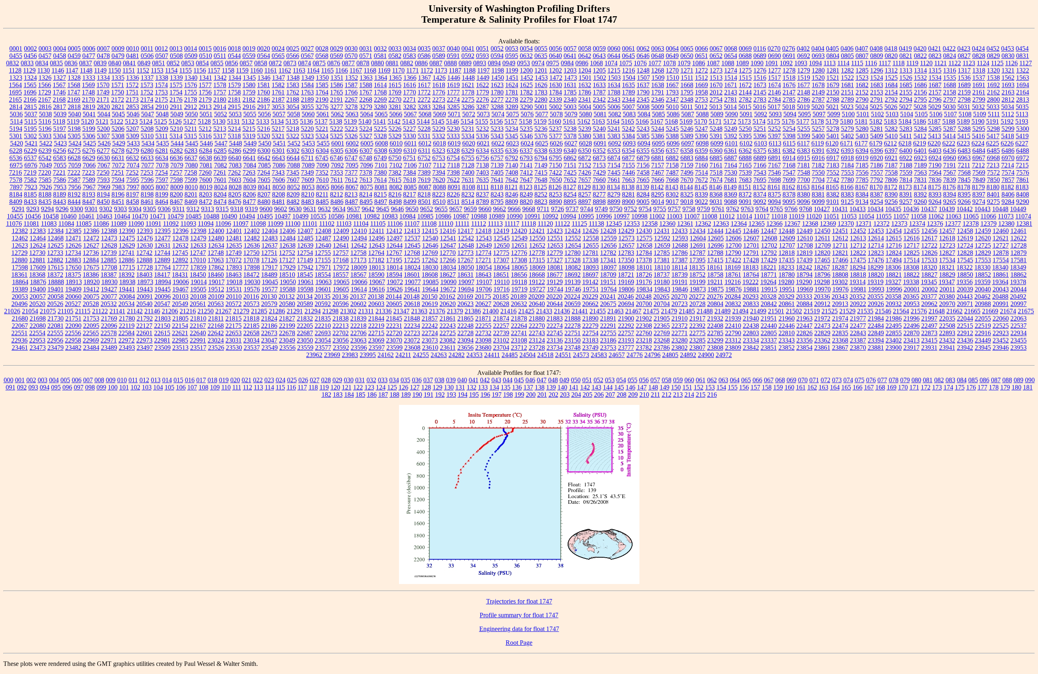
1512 (701, 77)
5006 (613, 106)
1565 (30, 84)
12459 (983, 230)
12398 (198, 230)
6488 (1022, 150)
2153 (876, 92)
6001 (337, 143)
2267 (351, 99)
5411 (905, 136)
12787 (697, 252)
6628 (74, 157)
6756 (482, 157)
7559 (905, 172)
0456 (30, 55)
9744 (586, 208)
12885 (109, 260)
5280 (862, 128)
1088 (727, 63)
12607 (751, 238)
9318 (236, 208)
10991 (532, 216)
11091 (153, 223)
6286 (234, 150)
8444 (74, 201)
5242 (628, 128)
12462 (20, 238)
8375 (774, 194)
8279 (613, 194)
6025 (541, 143)
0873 (289, 63)
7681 (730, 179)
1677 (803, 84)
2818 (74, 106)
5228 (424, 128)
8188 (45, 194)
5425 (89, 143)
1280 (818, 70)
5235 (526, 128)
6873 (599, 157)
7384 (409, 172)
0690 (774, 55)
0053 (511, 48)
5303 (45, 136)
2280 (540, 99)
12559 (608, 238)
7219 (30, 172)
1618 (438, 84)
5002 (555, 106)
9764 (761, 208)
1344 (234, 77)
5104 (906, 114)
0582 (394, 55)
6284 (205, 150)
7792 (876, 179)
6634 (161, 157)
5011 (686, 106)
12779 (555, 252)
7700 (803, 179)
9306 (164, 208)
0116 (759, 48)
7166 (759, 165)
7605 (263, 179)
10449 (1018, 208)
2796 (935, 99)
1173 (441, 70)
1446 (453, 77)
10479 (175, 216)
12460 (1001, 230)
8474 (220, 201)
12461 (1018, 230)
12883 (73, 260)
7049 (45, 165)
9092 (759, 201)
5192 (1007, 121)
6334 (482, 150)
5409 (876, 136)
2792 (891, 99)
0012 (161, 48)
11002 (657, 216)
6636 (176, 157)
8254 (570, 194)
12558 (591, 238)
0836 (70, 63)
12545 (501, 238)
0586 (424, 55)
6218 (905, 143)
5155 (481, 121)
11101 (309, 223)
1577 (205, 84)
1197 (483, 70)
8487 (351, 201)
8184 (15, 194)
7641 (497, 179)
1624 (511, 84)
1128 (15, 70)
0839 (100, 63)
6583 (59, 157)
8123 (525, 187)
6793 (526, 157)
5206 (118, 128)
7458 (643, 172)
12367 (792, 223)
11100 (292, 223)
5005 (599, 106)
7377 (351, 172)
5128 (204, 121)
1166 (341, 70)
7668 (672, 179)
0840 (114, 63)
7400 (467, 172)
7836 (935, 179)
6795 (555, 157)
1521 (832, 77)
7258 (190, 172)
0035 (424, 48)
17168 (340, 260)
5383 (613, 136)
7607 (293, 179)
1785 (570, 92)
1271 (686, 70)
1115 (857, 63)
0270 (774, 48)
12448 (786, 230)
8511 (453, 201)
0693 (818, 55)
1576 (190, 84)
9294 (47, 208)
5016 (759, 106)
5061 (322, 114)
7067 (103, 165)
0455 (15, 55)
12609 (787, 238)
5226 (394, 128)
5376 (540, 136)
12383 (38, 230)
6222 (948, 143)
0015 (205, 48)
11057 (901, 216)
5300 (1022, 128)
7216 (15, 172)
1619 (453, 84)
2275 (467, 99)
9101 (832, 201)
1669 (701, 84)
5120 (87, 121)
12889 (162, 260)
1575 (175, 84)
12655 (591, 245)
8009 (176, 187)
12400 (216, 230)
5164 (613, 121)
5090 (731, 114)
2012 (716, 92)
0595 (511, 55)
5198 (74, 128)
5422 (45, 143)
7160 (701, 165)
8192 (74, 194)
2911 (176, 106)
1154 (171, 70)
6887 (730, 157)
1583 (292, 84)
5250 (745, 128)
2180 (219, 99)
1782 (526, 92)
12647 (448, 245)
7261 (219, 172)
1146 (57, 70)
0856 (231, 63)
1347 (278, 77)
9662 (499, 208)
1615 (394, 84)
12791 (751, 252)
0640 (555, 55)
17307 (501, 260)
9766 (791, 208)
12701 (751, 245)
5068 (424, 114)
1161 (270, 70)
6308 (380, 150)
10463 (104, 216)
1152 (143, 70)
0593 (482, 55)
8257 (584, 194)
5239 (584, 128)
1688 (949, 84)
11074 (1023, 216)
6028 (585, 143)
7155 (628, 165)
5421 (31, 143)
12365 (756, 223)
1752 (146, 92)
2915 (234, 106)
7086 (278, 165)
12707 (787, 245)
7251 (117, 172)
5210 (176, 128)
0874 (304, 63)
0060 (613, 48)
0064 (672, 48)
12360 (667, 223)
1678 (818, 84)
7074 (133, 165)
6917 (832, 157)
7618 (409, 179)
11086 (101, 223)
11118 (528, 223)
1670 (716, 84)
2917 (263, 106)
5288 (964, 128)
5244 (657, 128)
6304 (322, 150)
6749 (380, 157)
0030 (351, 48)
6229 (30, 150)
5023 (847, 106)
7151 (570, 165)
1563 (1022, 77)
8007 (162, 187)
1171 (412, 70)
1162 (285, 70)
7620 (438, 179)
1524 (876, 77)
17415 (715, 260)
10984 (407, 216)
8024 (220, 187)
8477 (249, 201)
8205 (234, 194)
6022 (497, 143)
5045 (118, 114)
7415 (540, 172)
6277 (103, 150)
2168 (59, 99)
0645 (628, 55)
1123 (969, 63)
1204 (584, 70)
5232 (482, 128)
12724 (965, 245)
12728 (1018, 245)
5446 (206, 143)
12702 (769, 245)
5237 (555, 128)
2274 (453, 99)
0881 (392, 63)
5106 (935, 114)
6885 (716, 157)
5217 (278, 128)
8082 (395, 187)
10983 (390, 216)
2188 (292, 99)
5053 (235, 114)
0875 (319, 63)
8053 (308, 187)
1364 (380, 77)
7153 (599, 165)
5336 (482, 136)
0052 (497, 48)
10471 (158, 216)
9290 (1022, 201)
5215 (248, 128)
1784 (555, 92)
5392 (730, 136)
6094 (643, 143)
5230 (453, 128)
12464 (38, 238)
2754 (716, 99)
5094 (789, 114)
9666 (514, 208)
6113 (775, 143)
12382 (20, 230)
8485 (322, 201)
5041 (89, 114)
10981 (354, 216)
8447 (88, 201)
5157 (510, 121)
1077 (654, 63)
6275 (74, 150)
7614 (380, 179)
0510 (205, 55)
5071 (454, 114)
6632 (132, 157)
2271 (409, 99)
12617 (929, 238)
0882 (406, 63)
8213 (351, 194)
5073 (483, 114)
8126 (555, 187)
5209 (161, 128)
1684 (891, 84)
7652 (570, 179)
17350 (626, 260)
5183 (890, 121)
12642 (359, 245)
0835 (56, 63)
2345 (643, 99)
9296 (62, 208)
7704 (818, 179)
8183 (1022, 187)
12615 (894, 238)
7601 (220, 179)
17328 (572, 260)
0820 (891, 55)
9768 (805, 208)
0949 (508, 63)
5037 (30, 114)
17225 (412, 260)
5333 (453, 136)
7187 (891, 165)
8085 (410, 187)
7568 (964, 172)
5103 (892, 114)
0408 (876, 48)
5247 (701, 128)
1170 (398, 70)
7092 (337, 165)
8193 (88, 194)
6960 (949, 157)
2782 (745, 99)
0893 (479, 63)
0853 (187, 63)
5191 (992, 121)
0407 (861, 48)
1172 (426, 70)
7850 (993, 179)
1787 (599, 92)
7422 (555, 172)
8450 (103, 201)
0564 (263, 55)
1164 (313, 70)
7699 (789, 179)
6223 (963, 143)
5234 (511, 128)
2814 (15, 106)
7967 (89, 187)
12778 (537, 252)
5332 (438, 136)
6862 (570, 157)
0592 (467, 55)
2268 (365, 99)
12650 (501, 245)
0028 (321, 48)
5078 (556, 114)
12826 (929, 252)
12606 (733, 238)
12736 (91, 252)
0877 (348, 63)
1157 (214, 70)
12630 (145, 245)
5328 (380, 136)
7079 (176, 165)
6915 (803, 157)
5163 (598, 121)
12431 (662, 230)
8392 (920, 194)
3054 (292, 106)
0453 (1007, 48)
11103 (344, 223)
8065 (322, 187)
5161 (569, 121)
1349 (307, 77)
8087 (424, 187)
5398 (789, 136)
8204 (220, 194)
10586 (336, 216)
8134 (613, 187)
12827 (947, 252)
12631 (162, 245)
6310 (409, 150)
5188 (948, 121)
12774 (483, 252)
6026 (556, 143)
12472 (91, 238)
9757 (674, 208)
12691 (698, 245)
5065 (381, 114)
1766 (351, 92)
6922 (905, 157)
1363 (366, 77)
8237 (482, 194)
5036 (16, 114)
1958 (701, 92)
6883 (686, 157)
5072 (468, 114)
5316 (205, 136)
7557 (876, 172)
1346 (263, 77)
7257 (175, 172)
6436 (949, 150)
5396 (759, 136)
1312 (891, 70)
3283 (424, 106)
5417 (993, 136)
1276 (759, 70)
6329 (467, 150)
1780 (497, 92)
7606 (278, 179)
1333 (88, 77)
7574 (1008, 172)
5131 (233, 121)
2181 (234, 99)
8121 (511, 187)
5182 (875, 121)
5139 (350, 121)
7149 (540, 165)
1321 (1008, 70)
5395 (745, 136)
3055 (307, 106)
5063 (351, 114)
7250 (103, 172)
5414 (949, 136)
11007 (692, 216)
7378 (365, 172)
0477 (88, 55)
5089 (716, 114)
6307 (366, 150)
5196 (45, 128)
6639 (220, 157)
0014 (190, 48)
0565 (278, 55)
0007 (103, 48)
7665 (643, 179)
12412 (394, 230)
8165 (832, 187)
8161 (774, 187)
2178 (190, 99)
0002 (30, 48)
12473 (109, 238)
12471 (73, 238)
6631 (118, 157)
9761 (718, 208)
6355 (643, 150)
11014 (744, 216)
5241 (613, 128)
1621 (467, 84)
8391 (905, 194)
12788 (715, 252)
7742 (832, 179)
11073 (1006, 216)
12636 (252, 245)
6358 (686, 150)
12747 (198, 252)
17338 (590, 260)
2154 (891, 92)
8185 (30, 194)
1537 (978, 77)
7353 (336, 172)
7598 (176, 179)
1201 (540, 70)
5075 (512, 114)
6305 (336, 150)
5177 (802, 121)
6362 (745, 150)
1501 (585, 77)
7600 (205, 179)
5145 (437, 121)
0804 (832, 55)
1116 (871, 63)
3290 (526, 106)
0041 (467, 48)
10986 (443, 216)
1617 (424, 84)
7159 (686, 165)
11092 (171, 223)
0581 (380, 55)
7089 (308, 165)
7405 (497, 172)
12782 (608, 252)
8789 (482, 201)
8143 (671, 187)
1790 (643, 92)
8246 (511, 194)
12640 (323, 245)
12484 (287, 238)
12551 (555, 238)
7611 (336, 179)
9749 (601, 208)
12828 (965, 252)
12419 (501, 230)
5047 (147, 114)
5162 (583, 121)
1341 (205, 77)
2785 (789, 99)
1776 (438, 92)
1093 (800, 63)
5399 (803, 136)
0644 (613, 55)
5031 (963, 106)
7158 (672, 165)
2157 (935, 92)
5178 (817, 121)
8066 (337, 187)
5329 (394, 136)
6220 (934, 143)
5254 (789, 128)
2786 (803, 99)
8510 (439, 201)
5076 (527, 114)
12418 (483, 230)
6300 (263, 150)
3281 (394, 106)
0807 (862, 55)
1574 (161, 84)
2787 (818, 99)
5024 (861, 106)
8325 (686, 194)
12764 (376, 252)
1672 (745, 84)
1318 (978, 70)
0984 (567, 63)
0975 (552, 63)
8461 (147, 201)
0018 (234, 48)
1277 (774, 70)
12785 (662, 252)
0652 (716, 55)
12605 (716, 238)
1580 (248, 84)
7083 (235, 165)
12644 (394, 245)
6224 (978, 143)
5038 (45, 114)
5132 (248, 121)
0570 (351, 55)
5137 (321, 121)
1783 (540, 92)
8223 (438, 194)
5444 (177, 143)
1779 (482, 92)
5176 (788, 121)
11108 (429, 223)
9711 (543, 208)
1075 (625, 63)
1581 (263, 84)
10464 (122, 216)
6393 (847, 150)
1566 (44, 84)
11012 (727, 216)
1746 (59, 92)
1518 (789, 77)
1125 (997, 63)
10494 (247, 216)
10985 (425, 216)
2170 (88, 99)
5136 (306, 121)
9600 (266, 208)
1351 (336, 77)
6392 (832, 150)
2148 (803, 92)
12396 (180, 230)
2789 (847, 99)
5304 (59, 136)
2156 (920, 92)
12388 (109, 230)
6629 (88, 157)
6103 (760, 143)
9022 (701, 201)
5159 (540, 121)
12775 (501, 252)
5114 (16, 121)
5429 (118, 143)
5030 (949, 106)
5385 (643, 136)
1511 (687, 77)
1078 (669, 63)
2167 (44, 99)
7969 (103, 187)
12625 (55, 245)
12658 (644, 245)
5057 (278, 114)
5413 (934, 136)
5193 (1021, 121)
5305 (74, 136)
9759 (703, 208)
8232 (467, 194)
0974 (538, 63)
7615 (394, 179)
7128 (467, 165)
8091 (454, 187)
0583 (409, 55)
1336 (132, 77)
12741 (126, 252)
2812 (1008, 99)
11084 (66, 223)
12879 (1018, 252)
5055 (249, 114)
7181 (803, 165)
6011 (410, 143)
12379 (988, 223)
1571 (117, 84)
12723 (947, 245)
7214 (1007, 165)
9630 (295, 208)
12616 (911, 238)
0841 (129, 63)
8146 (715, 187)
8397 (978, 194)
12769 (430, 252)
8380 (803, 194)
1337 (147, 77)
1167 (356, 70)
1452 (526, 77)
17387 (679, 260)
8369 (730, 194)
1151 (128, 70)
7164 (730, 165)
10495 (265, 216)
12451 (840, 230)
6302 (293, 150)
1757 (219, 92)
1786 (584, 92)
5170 (700, 121)
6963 (964, 157)
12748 (216, 252)
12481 (234, 238)
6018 (439, 143)
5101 (862, 114)
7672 (701, 179)
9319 (251, 208)
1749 (103, 92)
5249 (730, 128)
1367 (424, 77)
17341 (608, 260)
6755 (467, 157)
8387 (876, 194)
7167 (774, 165)
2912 (190, 106)
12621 (1001, 238)
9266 (964, 201)
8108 (468, 187)
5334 (467, 136)
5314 (175, 136)
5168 (671, 121)
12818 (786, 252)
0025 (292, 48)
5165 (627, 121)
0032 (380, 48)
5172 (729, 121)
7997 (133, 187)
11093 (188, 223)
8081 (381, 187)
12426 (590, 230)
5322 (292, 136)
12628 (109, 245)
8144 (686, 187)
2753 (701, 99)
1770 (409, 92)
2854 (147, 106)
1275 (745, 70)
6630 (103, 157)
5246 (686, 128)
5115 (30, 121)
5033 (993, 106)
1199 (512, 70)
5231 (467, 128)
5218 (292, 128)
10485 (193, 216)
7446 (628, 172)
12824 (894, 252)
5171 (715, 121)
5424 (75, 143)
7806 (891, 179)
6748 (365, 157)
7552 (832, 172)
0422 (949, 48)
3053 (278, 106)
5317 (219, 136)
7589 (88, 179)
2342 (599, 99)
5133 (262, 121)
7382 (394, 172)
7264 (263, 172)
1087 (713, 63)
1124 (983, 63)
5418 (1007, 136)
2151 (847, 92)
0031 (365, 48)
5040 (74, 114)
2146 (774, 92)
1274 (730, 70)
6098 (702, 143)
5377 (555, 136)
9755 (659, 208)
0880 (377, 63)
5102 (877, 114)
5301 (15, 136)
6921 (891, 157)
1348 (293, 77)
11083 (49, 223)
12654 (573, 245)
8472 (205, 201)
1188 (469, 70)
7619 (424, 179)
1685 (905, 84)
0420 (920, 48)
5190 (978, 121)
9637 (353, 208)
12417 (465, 230)
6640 (234, 157)
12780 (572, 252)
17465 (822, 260)
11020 (814, 216)
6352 (599, 150)
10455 (15, 216)
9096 (803, 201)
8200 (176, 194)
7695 (759, 179)
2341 (584, 99)
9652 (426, 208)
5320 (263, 136)
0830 (1008, 55)
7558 (891, 172)
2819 (88, 106)
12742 (144, 252)
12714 (876, 245)
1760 (263, 92)
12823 (876, 252)
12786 (679, 252)
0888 (450, 63)
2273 (438, 99)
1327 (59, 77)
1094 (815, 63)
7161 (716, 165)
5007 (628, 106)
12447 (769, 230)
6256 (59, 150)
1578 (219, 84)
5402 (847, 136)
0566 (292, 55)
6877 (628, 157)
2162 (993, 92)
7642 (511, 179)
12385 (73, 230)
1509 (658, 77)
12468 (55, 238)
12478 (180, 238)
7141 (526, 165)
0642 (584, 55)
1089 (742, 63)
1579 (234, 84)
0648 (657, 55)
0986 (581, 63)
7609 (307, 179)
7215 (1022, 165)
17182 (376, 260)
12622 (1018, 238)
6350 (584, 150)
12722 (929, 245)
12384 (55, 230)
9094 (774, 201)
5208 (147, 128)
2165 (15, 99)
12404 (270, 230)
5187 (934, 121)
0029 (336, 48)
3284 (438, 106)
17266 (448, 260)
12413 (412, 230)
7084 (249, 165)
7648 (540, 179)
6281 (161, 150)
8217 (409, 194)
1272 (701, 70)
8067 (351, 187)
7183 (832, 165)
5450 (264, 143)
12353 (632, 223)
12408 (323, 230)
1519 (803, 77)
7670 (686, 179)
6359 (701, 150)
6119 (817, 143)
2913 (205, 106)
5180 (846, 121)
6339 (555, 150)
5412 (920, 136)
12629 (127, 245)
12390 (127, 230)
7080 (191, 165)
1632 (584, 84)
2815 (30, 106)
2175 (161, 99)
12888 (144, 260)
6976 (30, 165)
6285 (220, 150)
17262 (430, 260)
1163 (299, 70)
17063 (216, 260)
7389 (424, 172)
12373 (899, 223)
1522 (847, 77)
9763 (747, 208)
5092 (760, 114)
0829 (993, 55)
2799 (978, 99)
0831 (1022, 55)
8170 (876, 187)
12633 (198, 245)
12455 (911, 230)
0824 (949, 55)
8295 (657, 194)
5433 (133, 143)
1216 (628, 70)
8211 (322, 194)
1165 (327, 70)
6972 (1022, 157)
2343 (613, 99)
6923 (920, 157)
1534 (935, 77)
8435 (45, 201)
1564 (15, 84)
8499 (409, 201)
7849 (978, 179)
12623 (20, 245)
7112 (439, 165)
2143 (730, 92)
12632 (180, 245)
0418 (890, 48)
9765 (776, 208)
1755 (190, 92)
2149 (818, 92)
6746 (336, 157)
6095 (658, 143)
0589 (438, 55)
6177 (861, 143)
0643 (599, 55)
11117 (511, 223)
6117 (803, 143)
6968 (993, 157)
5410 (891, 136)
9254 (876, 201)
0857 (246, 63)
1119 (912, 63)
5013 (715, 106)
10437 (929, 208)
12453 (876, 230)
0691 (789, 55)
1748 (88, 92)
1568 (73, 84)
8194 (103, 194)
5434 (148, 143)
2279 (526, 99)
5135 (291, 121)
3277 (336, 106)
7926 (45, 187)
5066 (395, 114)
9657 (455, 208)
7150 (555, 165)
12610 (805, 238)
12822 (858, 252)
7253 (146, 172)
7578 (15, 179)
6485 (993, 150)
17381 (662, 260)
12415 (430, 230)
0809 (876, 55)
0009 (118, 48)
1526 (905, 77)
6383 (803, 150)
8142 (657, 187)
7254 (161, 172)
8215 (380, 194)
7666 (657, 179)
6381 (774, 150)
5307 (103, 136)
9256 (891, 201)
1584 (307, 84)
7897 (16, 187)
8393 (935, 194)
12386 (91, 230)
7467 (657, 172)
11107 (412, 223)
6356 (657, 150)
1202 (555, 70)
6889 (759, 157)
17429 (769, 260)
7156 (643, 165)
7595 (132, 179)
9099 (818, 201)
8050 (278, 187)
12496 (377, 238)
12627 (91, 245)
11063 (953, 216)
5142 (394, 121)
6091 (600, 143)
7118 (453, 165)
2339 (555, 99)
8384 (862, 194)
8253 (555, 194)
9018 (686, 201)
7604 (249, 179)
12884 (91, 260)
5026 (890, 106)
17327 (555, 260)
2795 (920, 99)
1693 (1008, 84)
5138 (335, 121)
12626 (73, 245)
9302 (105, 208)
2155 (905, 92)
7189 (920, 165)
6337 (526, 150)
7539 (745, 172)
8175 (934, 187)
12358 (649, 223)
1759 (248, 92)
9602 (280, 208)
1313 (905, 70)
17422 (733, 260)
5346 (526, 136)
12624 (38, 245)
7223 (88, 172)
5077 (541, 114)
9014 (657, 201)
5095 (804, 114)
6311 (424, 150)
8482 (293, 201)
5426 (104, 143)
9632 (324, 208)
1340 (190, 77)
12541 (448, 238)
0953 (523, 63)
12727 (1001, 245)
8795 (497, 201)
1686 (920, 84)
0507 (161, 55)
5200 (103, 128)
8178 (963, 187)
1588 (365, 84)
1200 (526, 70)
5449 (250, 143)
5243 (643, 128)
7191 (949, 165)
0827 (964, 55)
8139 (642, 187)
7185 (862, 165)
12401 (234, 230)
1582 (278, 84)
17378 (644, 260)
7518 (716, 172)
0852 (173, 63)
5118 (59, 121)
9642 (368, 208)
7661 (613, 179)
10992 (550, 216)
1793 (672, 92)
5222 (336, 128)
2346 (657, 99)
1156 (199, 70)
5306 (88, 136)
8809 (511, 201)
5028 (920, 106)
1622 (482, 84)
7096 (366, 165)
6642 (263, 157)
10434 (875, 208)
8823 (540, 201)
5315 (190, 136)
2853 (132, 106)
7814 (905, 179)
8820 (526, 201)
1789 (628, 92)
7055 (60, 165)
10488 (211, 216)
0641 (570, 55)
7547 (789, 172)
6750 (394, 157)
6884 (701, 157)
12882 (55, 260)
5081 (600, 114)
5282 (891, 128)
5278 (832, 128)
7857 (1008, 179)
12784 (644, 252)
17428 (751, 260)
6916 (818, 157)
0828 (978, 55)
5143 (408, 121)
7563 (920, 172)
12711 (840, 245)
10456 (33, 216)
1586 (336, 84)
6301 (278, 150)
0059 (599, 48)
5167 (656, 121)
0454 (1022, 48)
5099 (833, 114)
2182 (248, 99)
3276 (321, 106)
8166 (847, 187)
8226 (453, 194)
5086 (673, 114)
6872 (584, 157)
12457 (947, 230)
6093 (629, 143)
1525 (891, 77)
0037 (438, 48)
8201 (190, 194)
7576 (1022, 172)
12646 (430, 245)
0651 (701, 55)
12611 (822, 238)
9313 (207, 208)
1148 (86, 70)
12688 (680, 245)
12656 (608, 245)
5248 (716, 128)
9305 (149, 208)
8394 (949, 194)
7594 (118, 179)
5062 (337, 114)
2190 (321, 99)
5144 (423, 121)
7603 (234, 179)
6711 (307, 157)
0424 (978, 48)
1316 (949, 70)
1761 (278, 92)
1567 (59, 84)
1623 (497, 84)
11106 (395, 223)
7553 (847, 172)
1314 (920, 70)
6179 (875, 143)
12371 (864, 223)
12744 (162, 252)
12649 (484, 245)
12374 (917, 223)
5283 (905, 128)
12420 (519, 230)
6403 (935, 150)
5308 (118, 136)
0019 (248, 48)
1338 (161, 77)
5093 (775, 114)
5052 (220, 114)
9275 (993, 201)
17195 (394, 260)
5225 (380, 128)
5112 (1008, 114)
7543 (759, 172)
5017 (774, 106)
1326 (45, 77)
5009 (657, 106)
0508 (176, 55)
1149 (100, 70)
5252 (774, 128)
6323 (438, 150)
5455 (323, 143)
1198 (497, 70)
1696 (30, 92)
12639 (305, 245)
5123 (131, 121)
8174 (920, 187)
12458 (965, 230)
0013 (175, 48)
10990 (514, 216)
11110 (445, 223)
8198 (147, 194)
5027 (905, 106)
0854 (202, 63)
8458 (132, 201)
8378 (789, 194)
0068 (730, 48)
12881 (37, 260)
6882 (672, 157)
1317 (964, 70)
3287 (482, 106)
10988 (479, 216)
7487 (672, 172)
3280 (380, 106)
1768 (380, 92)
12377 (953, 223)
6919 (862, 157)
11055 (884, 216)
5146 (452, 121)
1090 (757, 63)
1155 (185, 70)
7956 (74, 187)
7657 (584, 179)
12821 (840, 252)
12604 (698, 238)
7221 (59, 172)
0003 (45, 48)
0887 (435, 63)
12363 (721, 223)
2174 (146, 99)
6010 (396, 143)
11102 (327, 223)
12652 (537, 245)
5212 (205, 128)
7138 (482, 165)
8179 (978, 187)
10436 (911, 208)
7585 (45, 179)
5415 (963, 136)
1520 (818, 77)
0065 (686, 48)
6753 (438, 157)
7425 (570, 172)
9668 (528, 208)
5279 (847, 128)
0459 (74, 55)
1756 (205, 92)
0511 (220, 55)
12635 (234, 245)
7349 (307, 172)
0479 (118, 55)
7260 (205, 172)
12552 (573, 238)
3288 (497, 106)
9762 (732, 208)
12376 (935, 223)
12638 (287, 245)
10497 (283, 216)
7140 (511, 165)
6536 (15, 157)
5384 (628, 136)
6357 (672, 150)
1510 (672, 77)
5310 (147, 136)
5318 (234, 136)
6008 (381, 143)
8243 (497, 194)
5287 (949, 128)
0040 (453, 48)
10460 (68, 216)
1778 (467, 92)
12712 (858, 245)
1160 (256, 70)
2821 (118, 106)
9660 (484, 208)
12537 (412, 238)
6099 (716, 143)
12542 (466, 238)
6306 (351, 150)
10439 (947, 208)
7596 (147, 179)
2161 (978, 92)
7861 (1022, 179)
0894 (494, 63)
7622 (453, 179)
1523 (862, 77)
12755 (323, 252)
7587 (74, 179)
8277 (599, 194)
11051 (831, 216)
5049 (176, 114)
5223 (351, 128)
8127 (569, 187)
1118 (898, 63)
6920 (876, 157)
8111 (483, 187)
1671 (730, 84)
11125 (579, 223)
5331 (424, 136)
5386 (657, 136)
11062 (936, 216)
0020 (263, 48)
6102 (746, 143)
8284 (643, 194)
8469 (190, 201)
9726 (557, 208)
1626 (540, 84)
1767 (365, 92)
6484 (978, 150)
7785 (862, 179)
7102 (395, 165)
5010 (672, 106)
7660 (599, 179)
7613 (365, 179)
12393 (145, 230)
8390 (891, 194)
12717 (911, 245)
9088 (730, 201)
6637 (190, 157)
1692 (993, 84)
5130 (218, 121)
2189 (307, 99)
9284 (1008, 201)
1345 (249, 77)
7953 (60, 187)
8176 (949, 187)
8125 (540, 187)
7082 (220, 165)
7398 (453, 172)
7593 (103, 179)
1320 (993, 70)
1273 (716, 70)
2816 (45, 106)
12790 (733, 252)
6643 (278, 157)
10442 (965, 208)
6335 (497, 150)
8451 (118, 201)
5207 (132, 128)
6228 (15, 150)
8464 (161, 201)
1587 (351, 84)
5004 (584, 106)
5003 (570, 106)
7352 (321, 172)
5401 (832, 136)
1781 (511, 92)
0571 (365, 55)
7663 (628, 179)
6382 (789, 150)
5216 (263, 128)
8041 (264, 187)
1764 (321, 92)
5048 (162, 114)
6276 (88, 150)
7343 (278, 172)
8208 (278, 194)
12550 (537, 238)
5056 (264, 114)
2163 (1008, 92)
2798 (964, 99)
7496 (686, 172)
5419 (1022, 136)
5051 (205, 114)
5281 (876, 128)
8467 (176, 201)
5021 (832, 106)
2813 (1022, 99)
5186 (919, 121)
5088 (702, 114)
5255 (803, 128)
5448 (235, 143)
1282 (847, 70)
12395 (162, 230)
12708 (805, 245)
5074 (497, 114)
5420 (16, 143)
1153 (157, 70)
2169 (73, 99)
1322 (1022, 70)
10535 (318, 216)
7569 (978, 172)
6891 (774, 157)
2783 (759, 99)
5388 (672, 136)
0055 (540, 48)
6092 (614, 143)
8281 (628, 194)
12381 (1024, 223)
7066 (89, 165)
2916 (248, 106)
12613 (858, 238)
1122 (954, 63)
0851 (158, 63)
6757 (497, 157)
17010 (198, 260)
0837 (85, 63)
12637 (270, 245)
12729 (19, 252)
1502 (599, 77)
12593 (680, 238)
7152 (584, 165)
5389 (686, 136)
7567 (949, 172)
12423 (555, 230)
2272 (424, 99)
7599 (190, 179)
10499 (300, 216)
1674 (774, 84)
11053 (849, 216)
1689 (964, 84)
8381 (818, 194)
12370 (846, 223)
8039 (249, 187)
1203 (570, 70)
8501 (424, 201)
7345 (292, 172)
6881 (657, 157)
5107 (950, 114)
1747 (73, 92)
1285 (862, 70)
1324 (30, 77)
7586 (59, 179)
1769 (394, 92)
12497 (394, 238)
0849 (143, 63)
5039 (60, 114)
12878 (1001, 252)
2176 (175, 99)
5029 (934, 106)
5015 (744, 106)
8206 (249, 194)
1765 (336, 92)
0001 (15, 48)
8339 (701, 194)
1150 (114, 70)
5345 (511, 136)
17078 (251, 260)
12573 (626, 238)
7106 (410, 165)
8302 (672, 194)
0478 (103, 55)
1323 (15, 77)
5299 (1008, 128)
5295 (978, 128)
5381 (599, 136)
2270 (394, 99)
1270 (672, 70)
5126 (175, 121)
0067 (716, 48)
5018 (788, 106)
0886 (421, 63)
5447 (220, 143)
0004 (59, 48)
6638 (205, 157)
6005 (366, 143)
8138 (628, 187)
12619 (965, 238)
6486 (1008, 150)
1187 (455, 70)
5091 (746, 114)
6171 (846, 143)
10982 (372, 216)
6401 (920, 150)
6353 (613, 150)
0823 (935, 55)
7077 (147, 165)
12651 (519, 245)
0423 (963, 48)
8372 (745, 194)
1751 (132, 92)
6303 (307, 150)
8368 (716, 194)
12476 (145, 238)
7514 (701, 172)
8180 (993, 187)
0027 (307, 48)
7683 (745, 179)
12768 (412, 252)
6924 (935, 157)
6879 (643, 157)
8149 (730, 187)
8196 (118, 194)
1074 (611, 63)
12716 (894, 245)
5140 (364, 121)
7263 (248, 172)
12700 (733, 245)
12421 (537, 230)
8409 (15, 201)
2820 (103, 106)
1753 (161, 92)
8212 (336, 194)
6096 (673, 143)
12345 (614, 223)
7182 (818, 165)
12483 (270, 238)
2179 (205, 99)
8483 (307, 201)
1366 (409, 77)
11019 (796, 216)
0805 (847, 55)
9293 (32, 208)
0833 (27, 63)
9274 (978, 201)
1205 (599, 70)
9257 (905, 201)
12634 (216, 245)
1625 (526, 84)
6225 (992, 143)
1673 (759, 84)
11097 (241, 223)
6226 (1007, 143)
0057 (570, 48)
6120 (832, 143)
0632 (526, 55)
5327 (365, 136)
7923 (30, 187)
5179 (832, 121)
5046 (133, 114)
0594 (497, 55)
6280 (147, 150)
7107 (424, 165)
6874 (613, 157)
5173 (744, 121)
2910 (161, 106)
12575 (644, 238)
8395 (964, 194)
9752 (630, 208)
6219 (919, 143)
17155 (323, 260)
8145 (701, 187)
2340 (570, 99)
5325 (336, 136)
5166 (642, 121)
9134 (862, 201)
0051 (482, 48)
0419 (905, 48)
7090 (322, 165)
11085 (84, 223)
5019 (803, 106)
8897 (584, 201)
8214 (365, 194)
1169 (384, 70)
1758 (234, 92)
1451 (512, 77)
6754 (453, 157)
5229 (438, 128)
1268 (657, 70)
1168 (370, 70)
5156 (496, 121)
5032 (978, 106)
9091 (745, 201)
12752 (287, 252)
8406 (1008, 194)
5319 (248, 136)
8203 (205, 194)
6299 (249, 150)
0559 (248, 55)
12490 (341, 238)
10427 (822, 208)
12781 (590, 252)
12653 (555, 245)
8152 (759, 187)
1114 (843, 63)
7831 (920, 179)
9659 (470, 208)
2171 (103, 99)
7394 (438, 172)
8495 (366, 201)
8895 (570, 201)
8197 (132, 194)
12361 (685, 223)
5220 (307, 128)
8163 (803, 187)
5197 (59, 128)
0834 (41, 63)
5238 (570, 128)
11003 (674, 216)
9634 (338, 208)
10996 (604, 216)
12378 (971, 223)
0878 (362, 63)
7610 (322, 179)
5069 (439, 114)
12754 (305, 252)
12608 (769, 238)
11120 (545, 223)
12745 (180, 252)
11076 (14, 223)
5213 (219, 128)
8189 (59, 194)
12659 (662, 245)
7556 (862, 172)
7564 (935, 172)
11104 (361, 223)
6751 (409, 157)
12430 (644, 230)
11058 (918, 216)
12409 (341, 230)
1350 (322, 77)
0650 (686, 55)
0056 (555, 48)
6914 (789, 157)
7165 (745, 165)
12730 (37, 252)
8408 (1022, 194)
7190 (935, 165)
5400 (818, 136)
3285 (453, 106)
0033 (394, 48)
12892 (180, 260)
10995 (586, 216)
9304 (135, 208)
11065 (971, 216)
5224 (365, 128)
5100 (848, 114)
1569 (88, 84)
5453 (308, 143)
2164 (1022, 92)
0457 (45, 55)
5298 (993, 128)
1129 (29, 70)
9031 (716, 201)
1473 (570, 77)
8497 (380, 201)
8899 (613, 201)
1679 (832, 84)
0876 (333, 63)
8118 (497, 187)
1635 (628, 84)
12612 (840, 238)
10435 (893, 208)
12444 (715, 230)
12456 (929, 230)
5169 (686, 121)
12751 (269, 252)
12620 (983, 238)
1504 (628, 77)
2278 (511, 99)
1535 (949, 77)
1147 (72, 70)
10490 (229, 216)
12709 (823, 245)
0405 (832, 48)
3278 (351, 106)
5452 (293, 143)
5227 (409, 128)
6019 (454, 143)
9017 (672, 201)
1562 (1008, 77)
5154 (467, 121)
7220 (44, 172)
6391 (818, 150)
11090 (136, 223)
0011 (147, 48)
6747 (351, 157)
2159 (964, 92)
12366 (774, 223)
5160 (554, 121)
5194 (15, 128)
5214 (234, 128)
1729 (44, 92)
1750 (117, 92)
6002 (352, 143)
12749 (233, 252)
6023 (512, 143)
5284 (920, 128)
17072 (233, 260)
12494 (359, 238)
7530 (730, 172)
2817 (59, 106)
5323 (307, 136)
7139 (497, 165)
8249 (526, 194)
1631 (570, 84)
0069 (745, 48)
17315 (537, 260)
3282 (409, 106)
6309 (395, 150)
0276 (788, 48)
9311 (178, 208)
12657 (626, 245)
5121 (102, 121)
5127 (189, 121)
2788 (832, 99)
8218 (424, 194)
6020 (468, 143)
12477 (162, 238)
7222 (73, 172)
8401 (993, 194)
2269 (380, 99)
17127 (287, 260)
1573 (146, 84)
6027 (570, 143)
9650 (411, 208)
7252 (132, 172)
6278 (118, 150)
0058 (584, 48)
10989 (497, 216)
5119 (73, 121)
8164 (817, 187)
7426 (584, 172)
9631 (309, 208)
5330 (409, 136)
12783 (626, 252)
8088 (439, 187)
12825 (911, 252)
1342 (220, 77)
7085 (264, 165)
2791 (876, 99)
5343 (497, 136)
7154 (613, 165)
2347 (672, 99)
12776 (519, 252)
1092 (786, 63)
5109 (979, 114)
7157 (657, 165)
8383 (847, 194)
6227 (1021, 143)
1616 (409, 84)
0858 (260, 63)
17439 (804, 260)
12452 (858, 230)
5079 (570, 114)
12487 (323, 238)
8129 (584, 187)
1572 (132, 84)
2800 (993, 99)
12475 (127, 238)
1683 (876, 84)
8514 (467, 201)
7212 (978, 165)
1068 (596, 63)
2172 (117, 99)
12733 (55, 252)
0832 (12, 63)
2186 (263, 99)
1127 (1025, 63)
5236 (540, 128)
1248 (643, 70)
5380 (584, 136)
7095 (351, 165)
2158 (949, 92)
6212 (890, 143)
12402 (252, 230)
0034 (409, 48)
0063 (657, 48)
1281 (832, 70)
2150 (832, 92)
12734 (73, 252)
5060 (308, 114)
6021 (483, 143)
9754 (645, 208)
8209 (293, 194)
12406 (287, 230)
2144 (745, 92)
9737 (572, 208)
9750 (615, 208)
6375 (759, 150)
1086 (698, 63)
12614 (876, 238)
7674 (716, 179)
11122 (562, 223)
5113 (1022, 114)
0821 (905, 55)
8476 (234, 201)
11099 (275, 223)
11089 (119, 223)
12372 (881, 223)
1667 (672, 84)
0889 (465, 63)
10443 (982, 208)
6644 (293, 157)
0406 (847, 48)
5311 (161, 136)
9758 (688, 208)
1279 (803, 70)
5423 (60, 143)
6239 (45, 150)
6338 (540, 150)
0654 (730, 55)
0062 (643, 48)
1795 (686, 92)
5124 (145, 121)
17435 (786, 260)
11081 (31, 223)
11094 (206, 223)
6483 (964, 150)
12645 (412, 245)
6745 (321, 157)
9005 (643, 201)
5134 (277, 121)
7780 (847, 179)
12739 (109, 252)
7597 (161, 179)
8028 (235, 187)
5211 (190, 128)
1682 (862, 84)
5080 (585, 114)
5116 (45, 121)
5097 (819, 114)
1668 (686, 84)
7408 (511, 172)
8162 (788, 187)
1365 (395, 77)
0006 (88, 48)
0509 (190, 55)
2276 (482, 99)
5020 (817, 106)
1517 (774, 77)
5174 (759, 121)
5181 (861, 121)
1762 (292, 92)
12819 (804, 252)
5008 (643, 106)
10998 (639, 216)
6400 (905, 150)
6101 (731, 143)
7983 (118, 187)
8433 (30, 201)
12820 (822, 252)
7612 (351, 179)
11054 (866, 216)
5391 (716, 136)
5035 (1022, 106)
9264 (935, 201)
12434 (697, 230)
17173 (358, 260)
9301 (91, 208)
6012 (424, 143)
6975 (16, 165)
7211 (964, 165)
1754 (175, 92)
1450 (497, 77)
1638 (657, 84)
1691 (978, 84)
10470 (140, 216)
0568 (321, 55)
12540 (430, 238)
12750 (251, 252)
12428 (608, 230)
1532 (920, 77)
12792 (769, 252)
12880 (19, 260)
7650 (555, 179)
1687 (935, 84)
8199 (161, 194)
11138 (596, 223)
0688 (745, 55)
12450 (822, 230)
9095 (789, 201)
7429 (599, 172)
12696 (716, 245)
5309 (132, 136)
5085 (658, 114)
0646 (643, 55)
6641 (249, 157)
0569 (336, 55)
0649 (672, 55)
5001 (540, 106)
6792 (511, 157)
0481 (132, 55)
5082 (614, 114)
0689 (759, 55)
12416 (448, 230)
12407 (305, 230)
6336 (511, 150)
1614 (380, 84)
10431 (840, 208)
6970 (1008, 157)
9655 (441, 208)
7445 (613, 172)
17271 (483, 260)
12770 (448, 252)
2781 (730, 99)
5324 (321, 136)
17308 (519, 260)
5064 (366, 114)
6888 (745, 157)
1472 (555, 77)
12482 (252, 238)
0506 (147, 55)
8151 (744, 187)
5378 (570, 136)
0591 (453, 55)
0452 (993, 48)
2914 (219, 106)
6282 (176, 150)
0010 (132, 48)
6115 (789, 143)
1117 (885, 63)
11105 (378, 223)
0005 (74, 48)
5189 (963, 121)
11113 (495, 223)
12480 (216, 238)
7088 (293, 165)
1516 (759, 77)
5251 (759, 128)
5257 (818, 128)
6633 (147, 157)
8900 (628, 201)
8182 (1007, 187)
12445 (733, 230)
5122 (116, 121)
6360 (716, 150)
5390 (701, 136)
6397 (891, 150)
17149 (305, 260)
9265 (949, 201)
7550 (818, 172)
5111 (994, 114)
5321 (278, 136)
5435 (162, 143)
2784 (774, 99)
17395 (697, 260)
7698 (774, 179)
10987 (461, 216)
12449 (804, 230)
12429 (626, 230)
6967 (978, 157)
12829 (983, 252)
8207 (263, 194)
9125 (847, 201)
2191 (336, 99)
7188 (905, 165)
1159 (242, 70)
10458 (51, 216)
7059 (74, 165)
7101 (381, 165)
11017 (762, 216)
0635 (540, 55)
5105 (921, 114)
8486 (336, 201)
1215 (613, 70)
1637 (643, 84)
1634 (613, 84)
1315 (935, 70)
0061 (628, 48)
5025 (876, 106)
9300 (76, 208)
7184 (847, 165)
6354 (628, 150)
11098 (258, 223)
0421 (934, 48)
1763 (307, 92)
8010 (191, 187)
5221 (321, 128)
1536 (964, 77)
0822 (920, 55)
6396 (876, 150)
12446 (751, 230)
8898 (599, 201)
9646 (397, 208)
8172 (890, 187)
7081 (205, 165)
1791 (657, 92)
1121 (940, 63)
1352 (351, 77)
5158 (525, 121)
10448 (1000, 208)
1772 (424, 92)
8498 (395, 201)
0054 (526, 48)
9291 (18, 208)
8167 (861, 187)
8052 (293, 187)
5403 (862, 136)
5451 (279, 143)
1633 (599, 84)
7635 (482, 179)
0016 (219, 48)
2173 (132, 99)
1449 (482, 77)
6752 (424, 157)
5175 (773, 121)
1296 (876, 70)
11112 (478, 223)
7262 (234, 172)
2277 (497, 99)
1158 (228, 70)
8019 (205, 187)
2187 (278, 99)
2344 (628, 99)
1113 (830, 63)
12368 (810, 223)
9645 (382, 208)
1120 (926, 63)
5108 (965, 114)
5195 (30, 128)
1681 (847, 84)
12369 (828, 223)
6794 (540, 157)
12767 (394, 252)
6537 (30, 157)
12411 (376, 230)
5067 (410, 114)
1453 (541, 77)
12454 (894, 230)
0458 (59, 55)
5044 (103, 114)
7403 (482, 172)
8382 (832, 194)
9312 (193, 208)
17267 (465, 260)
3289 (511, 106)
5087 (687, 114)
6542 (45, 157)
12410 (359, 230)
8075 (366, 187)
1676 (789, 84)
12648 (466, 245)
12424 (572, 230)
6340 (570, 150)
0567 (307, 55)
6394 (862, 150)
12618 (947, 238)
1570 (103, 84)
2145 (759, 92)
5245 (672, 128)
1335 (118, 77)
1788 (613, 92)
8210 (307, 194)
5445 (191, 143)
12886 (126, 260)
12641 (341, 245)
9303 (120, 208)
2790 (862, 99)
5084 (643, 114)
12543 (484, 238)
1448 (468, 77)
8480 (263, 201)
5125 (160, 121)
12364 (739, 223)
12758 (358, 252)
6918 (847, 157)
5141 (379, 121)
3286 (467, 106)
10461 (86, 216)
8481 (278, 201)
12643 (377, 245)
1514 (730, 77)
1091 (771, 63)
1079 (684, 63)
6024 (527, 143)
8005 (147, 187)
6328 (453, 150)
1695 (15, 92)
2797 (949, 99)
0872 (275, 63)
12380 (1006, 223)
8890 (555, 201)
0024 (278, 48)
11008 (709, 216)
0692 (803, 55)
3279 (365, 106)
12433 (679, 230)
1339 (176, 77)
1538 (993, 77)
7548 (803, 172)
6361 (730, 150)
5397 (774, 136)
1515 (745, 77)
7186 (876, 165)
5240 (599, 128)
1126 (1011, 63)
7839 (949, 179)
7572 (993, 172)
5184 (905, 121)
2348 (686, 99)
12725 (983, 245)
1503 (614, 77)
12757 (340, 252)
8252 (540, 194)
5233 (497, 128)
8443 (59, 201)
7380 (380, 172)
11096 (223, 223)
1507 (643, 77)
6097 (687, 143)
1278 (789, 70)
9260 (920, 201)
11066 (988, 216)
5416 (978, 136)
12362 (703, 223)
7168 (789, 165)
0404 (817, 48)
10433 (857, 208)
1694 (1022, 84)
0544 (234, 55)
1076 (640, 63)
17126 (269, 260)
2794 (905, 99)
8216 (394, 194)
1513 (716, 77)
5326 (351, 136)
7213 (993, 165)
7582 (30, 179)
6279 (132, 150)
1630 (555, 84)
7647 (526, 179)
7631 (467, 179)
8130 (598, 187)
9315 (222, 208)
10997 (621, 216)
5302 (30, 136)
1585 (321, 84)
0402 (803, 48)
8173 (905, 187)
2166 (30, 99)
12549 (519, 238)
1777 (453, 92)
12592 (662, 238)
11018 (779, 216)
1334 (103, 77)
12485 (305, 238)
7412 (526, 172)
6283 (190, 150)
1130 (43, 70)
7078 (162, 165)
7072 (118, 165)
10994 (568, 216)
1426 (439, 77)
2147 (789, 92)
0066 (701, 48)
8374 (759, 194)
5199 (88, 128)
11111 (462, 223)
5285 (935, 128)
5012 (701, 106)
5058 (293, 114)
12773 (465, 252)
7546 (774, 172)
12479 (198, 238)
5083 (629, 114)
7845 (964, 179)
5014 (730, 106)
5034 (1007, 106)
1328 (74, 77)
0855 (216, 63)
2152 (862, 92)
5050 (191, 114)
